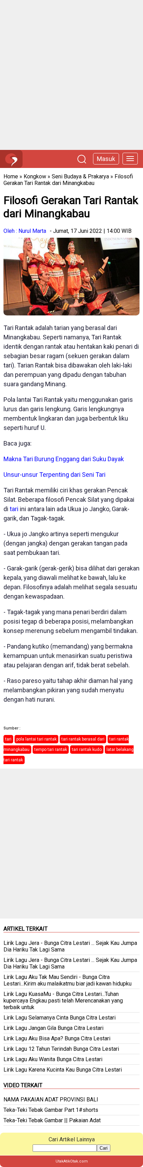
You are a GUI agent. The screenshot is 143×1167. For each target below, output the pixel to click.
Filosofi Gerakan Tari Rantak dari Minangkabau (68, 179)
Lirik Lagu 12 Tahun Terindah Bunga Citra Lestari (61, 1049)
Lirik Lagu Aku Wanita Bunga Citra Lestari (52, 1059)
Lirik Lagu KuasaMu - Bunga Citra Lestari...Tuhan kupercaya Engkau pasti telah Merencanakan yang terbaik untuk (63, 1000)
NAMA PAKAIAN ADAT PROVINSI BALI (50, 1099)
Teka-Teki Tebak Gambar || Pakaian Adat (52, 1120)
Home (10, 176)
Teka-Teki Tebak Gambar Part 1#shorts (50, 1110)
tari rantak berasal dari (82, 739)
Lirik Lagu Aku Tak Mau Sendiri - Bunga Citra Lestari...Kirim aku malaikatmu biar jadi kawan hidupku (67, 980)
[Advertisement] (71, 74)
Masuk (106, 158)
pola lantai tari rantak (36, 739)
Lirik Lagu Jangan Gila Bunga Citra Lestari (53, 1028)
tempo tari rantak (50, 749)
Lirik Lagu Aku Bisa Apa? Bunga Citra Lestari (56, 1038)
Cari (104, 1148)
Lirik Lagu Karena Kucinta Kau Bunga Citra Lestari (62, 1069)
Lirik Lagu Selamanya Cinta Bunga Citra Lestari (59, 1017)
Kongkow (35, 176)
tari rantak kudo (87, 749)
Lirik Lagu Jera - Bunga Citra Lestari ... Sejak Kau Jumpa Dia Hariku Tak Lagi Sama (70, 946)
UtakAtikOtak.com (72, 1161)
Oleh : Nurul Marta (24, 231)
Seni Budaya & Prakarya (80, 176)
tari (14, 509)
